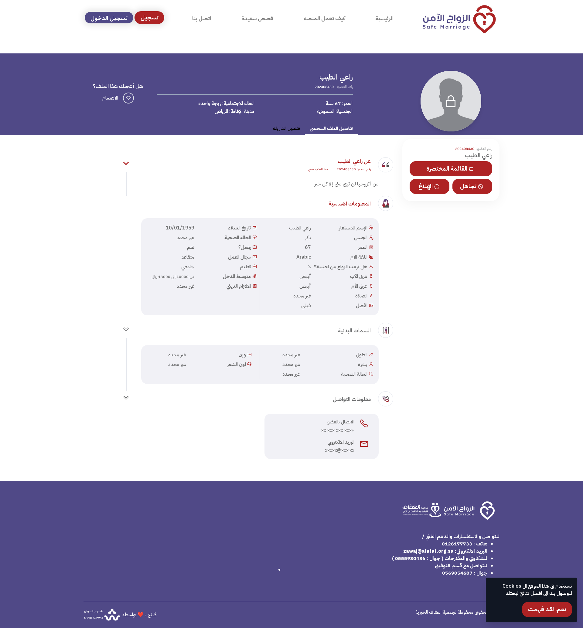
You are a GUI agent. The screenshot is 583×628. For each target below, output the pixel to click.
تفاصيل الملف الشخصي (331, 128)
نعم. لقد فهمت (547, 609)
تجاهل (468, 186)
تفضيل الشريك (286, 128)
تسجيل (150, 17)
